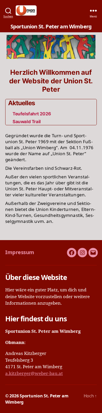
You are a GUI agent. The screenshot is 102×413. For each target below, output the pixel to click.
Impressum (19, 252)
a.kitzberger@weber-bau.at (34, 373)
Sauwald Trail (27, 121)
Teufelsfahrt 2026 (32, 113)
